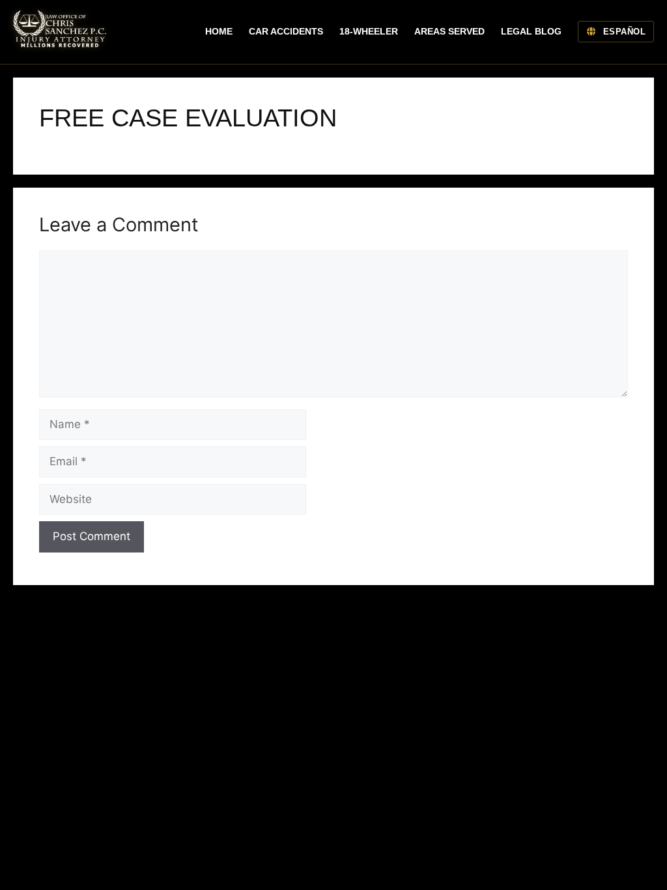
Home (219, 31)
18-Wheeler (368, 31)
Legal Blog (531, 31)
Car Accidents (286, 31)
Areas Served (449, 31)
